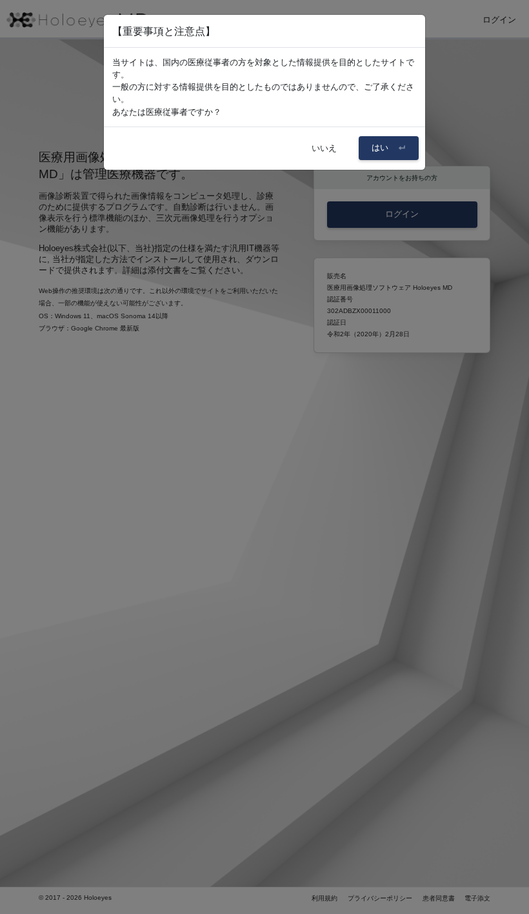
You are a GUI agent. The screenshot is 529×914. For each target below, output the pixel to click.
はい (381, 147)
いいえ (324, 148)
